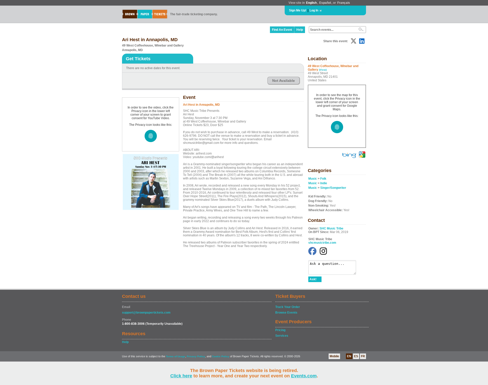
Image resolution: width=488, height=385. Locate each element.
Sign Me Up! (297, 10)
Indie (323, 183)
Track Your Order (287, 307)
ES (356, 356)
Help (299, 30)
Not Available (283, 81)
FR (363, 356)
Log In (314, 10)
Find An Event (282, 30)
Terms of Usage (175, 356)
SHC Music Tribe (331, 228)
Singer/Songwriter (333, 188)
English (311, 3)
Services (281, 335)
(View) (323, 69)
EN (349, 356)
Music (312, 178)
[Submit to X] (353, 41)
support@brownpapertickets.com (146, 312)
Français (343, 3)
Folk (323, 178)
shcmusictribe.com (322, 242)
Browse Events (286, 312)
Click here (181, 375)
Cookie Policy (220, 356)
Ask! (313, 279)
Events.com (304, 375)
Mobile (334, 356)
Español (325, 3)
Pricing (280, 330)
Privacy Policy (196, 356)
